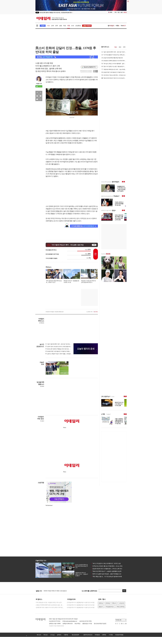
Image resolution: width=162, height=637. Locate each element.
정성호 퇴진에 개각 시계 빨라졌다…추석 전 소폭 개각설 (107, 568)
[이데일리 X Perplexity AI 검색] (66, 56)
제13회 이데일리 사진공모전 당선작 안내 (53, 590)
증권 (120, 47)
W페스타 (114, 603)
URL (40, 99)
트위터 (40, 92)
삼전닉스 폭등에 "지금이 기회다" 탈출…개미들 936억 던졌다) (61, 353)
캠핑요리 (101, 606)
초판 (121, 12)
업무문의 (59, 634)
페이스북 (37, 92)
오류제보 (104, 634)
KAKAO (37, 99)
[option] (67, 12)
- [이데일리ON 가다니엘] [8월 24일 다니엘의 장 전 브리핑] (80, 602)
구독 (115, 12)
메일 (37, 96)
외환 (68, 25)
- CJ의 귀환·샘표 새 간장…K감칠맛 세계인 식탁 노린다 (48, 602)
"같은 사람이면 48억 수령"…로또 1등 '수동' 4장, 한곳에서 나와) (61, 344)
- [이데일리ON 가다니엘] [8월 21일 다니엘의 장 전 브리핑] (80, 605)
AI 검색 (42, 25)
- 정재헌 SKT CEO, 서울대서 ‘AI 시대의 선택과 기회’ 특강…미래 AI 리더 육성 (49, 607)
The (123, 25)
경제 (52, 25)
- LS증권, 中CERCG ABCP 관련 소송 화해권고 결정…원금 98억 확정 (49, 605)
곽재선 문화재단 (120, 606)
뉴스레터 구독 (89, 311)
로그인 (125, 12)
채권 (64, 25)
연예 (124, 47)
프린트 (40, 96)
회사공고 (46, 634)
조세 (72, 25)
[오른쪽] (67, 362)
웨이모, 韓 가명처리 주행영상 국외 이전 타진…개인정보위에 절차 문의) (64, 349)
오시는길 (52, 634)
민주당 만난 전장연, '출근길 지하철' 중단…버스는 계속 (106, 566)
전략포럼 (107, 603)
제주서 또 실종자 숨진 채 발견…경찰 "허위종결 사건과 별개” (108, 574)
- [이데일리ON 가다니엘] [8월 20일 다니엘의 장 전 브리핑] (80, 607)
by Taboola (41, 322)
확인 (124, 590)
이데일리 (51, 18)
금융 (60, 25)
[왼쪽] (66, 362)
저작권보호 (97, 634)
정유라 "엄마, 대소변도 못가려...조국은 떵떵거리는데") (59, 346)
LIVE (37, 12)
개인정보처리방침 (119, 634)
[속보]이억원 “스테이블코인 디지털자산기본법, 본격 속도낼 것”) (62, 351)
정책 (56, 25)
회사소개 (39, 634)
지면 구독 (95, 311)
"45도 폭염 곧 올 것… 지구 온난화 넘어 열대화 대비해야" (107, 576)
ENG (111, 12)
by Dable (42, 386)
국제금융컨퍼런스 (109, 606)
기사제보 (111, 634)
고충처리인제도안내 (87, 634)
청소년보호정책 (75, 634)
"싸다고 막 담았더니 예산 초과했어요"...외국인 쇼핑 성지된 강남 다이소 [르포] (113, 563)
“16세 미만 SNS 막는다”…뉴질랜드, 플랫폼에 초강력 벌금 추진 (109, 571)
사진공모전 (121, 603)
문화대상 (101, 603)
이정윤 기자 (39, 83)
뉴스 (115, 47)
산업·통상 (78, 25)
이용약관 (66, 634)
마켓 (117, 25)
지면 (118, 12)
